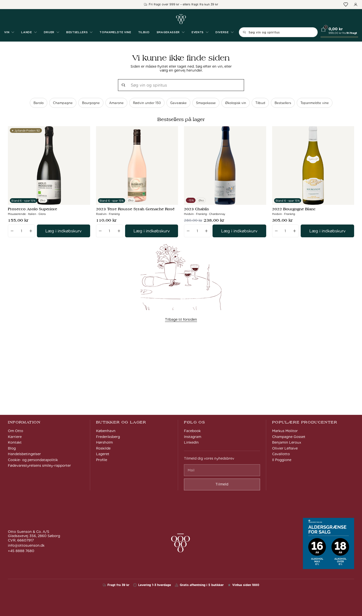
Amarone (116, 103)
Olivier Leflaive (285, 448)
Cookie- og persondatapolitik (33, 460)
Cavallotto (281, 454)
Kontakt (15, 442)
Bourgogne (91, 103)
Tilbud (144, 32)
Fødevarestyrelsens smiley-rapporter (39, 465)
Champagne (63, 103)
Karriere (15, 437)
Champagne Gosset (288, 437)
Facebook (192, 431)
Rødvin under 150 (147, 103)
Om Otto (15, 431)
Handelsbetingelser (24, 454)
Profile (101, 460)
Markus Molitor (285, 431)
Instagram (192, 437)
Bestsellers (283, 103)
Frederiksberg (108, 437)
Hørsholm (104, 442)
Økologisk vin (235, 103)
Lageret (102, 454)
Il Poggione (281, 460)
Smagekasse (206, 103)
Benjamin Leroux (286, 442)
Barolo (38, 103)
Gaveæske (178, 103)
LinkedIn (191, 442)
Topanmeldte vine (115, 32)
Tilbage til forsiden (181, 319)
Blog (12, 448)
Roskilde (103, 448)
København (105, 431)
